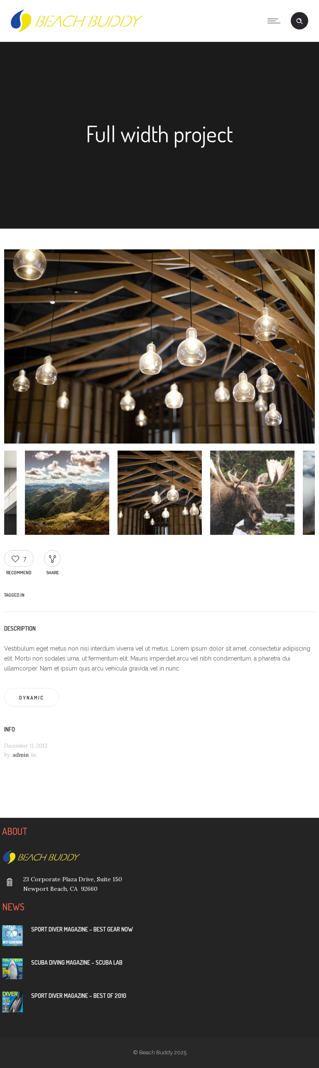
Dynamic (31, 698)
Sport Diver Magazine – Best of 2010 (78, 995)
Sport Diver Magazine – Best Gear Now (82, 929)
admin (20, 754)
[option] (159, 347)
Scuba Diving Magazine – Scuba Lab (77, 962)
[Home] (76, 31)
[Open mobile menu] (275, 20)
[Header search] (299, 21)
